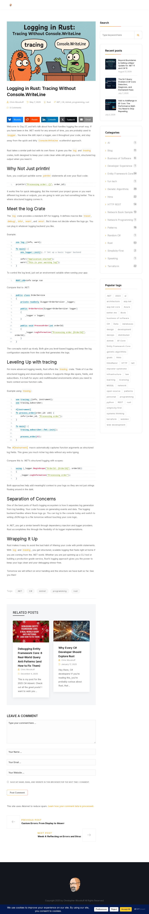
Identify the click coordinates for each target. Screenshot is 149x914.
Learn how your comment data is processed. (71, 806)
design (110, 329)
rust (87, 102)
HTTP (124, 363)
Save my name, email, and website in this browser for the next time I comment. (49, 782)
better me (112, 312)
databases (127, 324)
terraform (112, 419)
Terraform (113, 266)
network (122, 385)
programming (78, 102)
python (110, 402)
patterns (128, 391)
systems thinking (115, 413)
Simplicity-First (116, 250)
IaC (133, 363)
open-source (113, 391)
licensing (124, 380)
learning (111, 380)
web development (116, 425)
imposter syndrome (117, 368)
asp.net (127, 301)
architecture (113, 301)
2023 (118, 296)
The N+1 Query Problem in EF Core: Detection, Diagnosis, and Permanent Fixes (127, 84)
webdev (125, 419)
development (124, 329)
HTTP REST (114, 204)
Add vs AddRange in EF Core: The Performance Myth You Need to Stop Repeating (127, 105)
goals (109, 357)
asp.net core (113, 307)
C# (63, 102)
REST (120, 402)
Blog (110, 150)
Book (123, 312)
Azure (127, 307)
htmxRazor (112, 363)
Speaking (113, 258)
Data (116, 324)
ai (125, 296)
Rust (49, 102)
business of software (118, 318)
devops (110, 335)
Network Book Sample (120, 212)
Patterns (112, 227)
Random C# (114, 235)
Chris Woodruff (17, 102)
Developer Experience (120, 165)
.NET (58, 102)
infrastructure (114, 374)
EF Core (121, 340)
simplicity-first (114, 408)
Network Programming (120, 219)
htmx (110, 196)
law (127, 374)
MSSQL (110, 385)
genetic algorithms (116, 352)
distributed (124, 335)
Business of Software (119, 158)
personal (111, 397)
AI (109, 142)
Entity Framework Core (120, 173)
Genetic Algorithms (118, 189)
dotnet (68, 102)
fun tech (112, 181)
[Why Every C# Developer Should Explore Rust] (71, 630)
